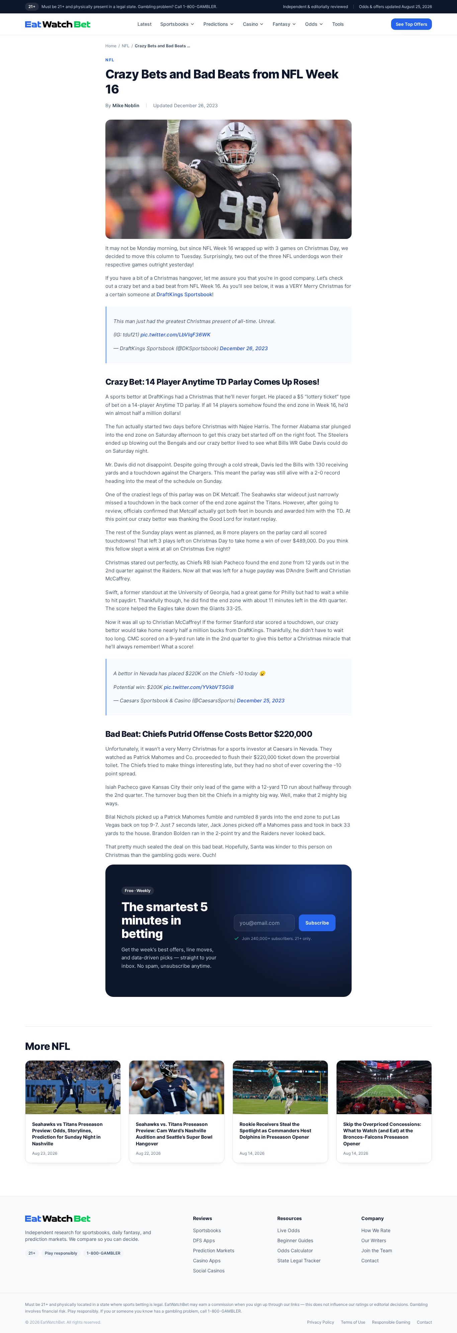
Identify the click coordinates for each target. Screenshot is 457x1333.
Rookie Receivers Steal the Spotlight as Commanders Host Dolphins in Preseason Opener (275, 1130)
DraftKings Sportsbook (184, 294)
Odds (311, 24)
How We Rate (375, 1230)
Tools (338, 24)
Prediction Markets (213, 1250)
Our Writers (373, 1240)
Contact (370, 1260)
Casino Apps (206, 1260)
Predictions (215, 24)
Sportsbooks (174, 24)
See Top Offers (411, 24)
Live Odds (288, 1230)
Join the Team (376, 1250)
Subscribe (317, 923)
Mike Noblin (126, 105)
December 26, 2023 (244, 348)
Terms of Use (353, 1322)
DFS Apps (204, 1240)
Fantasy (281, 24)
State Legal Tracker (299, 1260)
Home (110, 45)
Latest (145, 24)
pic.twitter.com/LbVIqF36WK (175, 334)
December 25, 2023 (261, 700)
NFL (125, 45)
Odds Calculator (295, 1250)
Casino (250, 24)
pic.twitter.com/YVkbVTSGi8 (199, 687)
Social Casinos (208, 1270)
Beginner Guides (295, 1240)
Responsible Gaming (391, 1322)
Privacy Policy (320, 1322)
